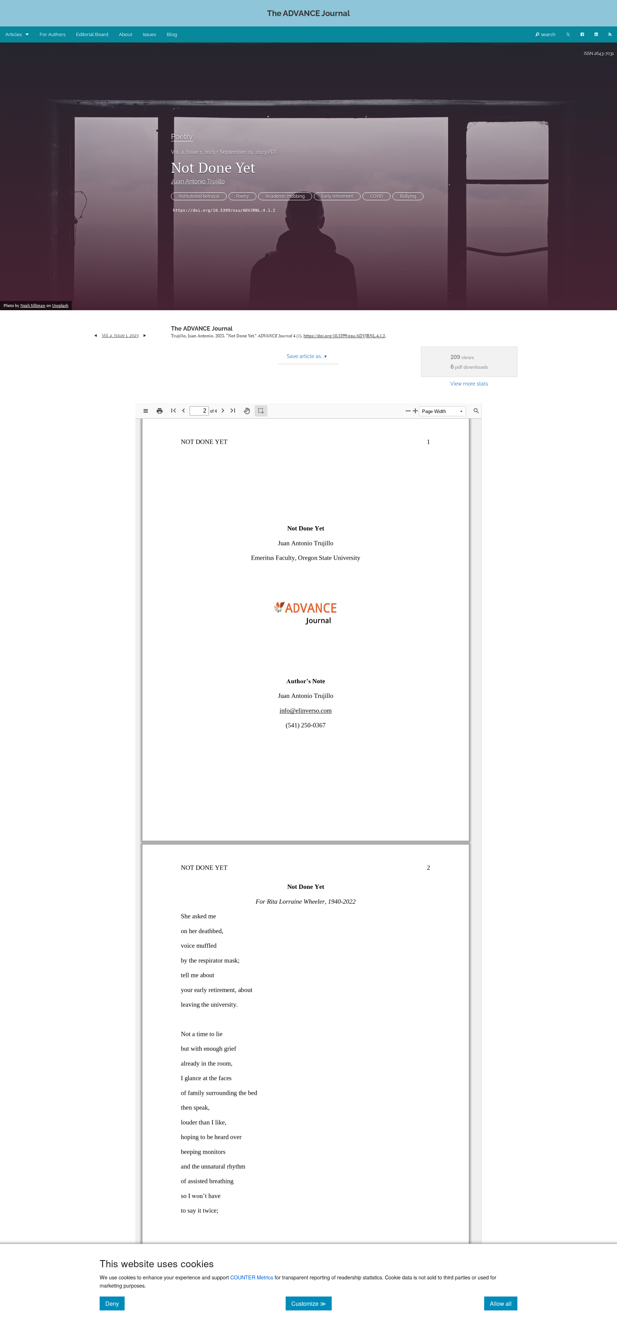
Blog (172, 34)
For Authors (52, 34)
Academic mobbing (285, 196)
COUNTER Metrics (251, 1277)
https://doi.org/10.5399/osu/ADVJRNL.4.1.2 (224, 210)
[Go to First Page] (173, 410)
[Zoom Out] (408, 410)
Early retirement (337, 196)
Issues (149, 34)
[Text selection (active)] (261, 411)
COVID (376, 196)
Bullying (408, 196)
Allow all (503, 1303)
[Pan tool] (246, 411)
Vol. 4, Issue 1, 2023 (193, 152)
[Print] (159, 411)
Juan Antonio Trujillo (198, 181)
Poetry (182, 136)
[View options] (146, 411)
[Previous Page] (183, 410)
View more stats (469, 384)
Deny (115, 1303)
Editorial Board (92, 34)
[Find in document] (476, 411)
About (125, 34)
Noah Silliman (32, 305)
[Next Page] (223, 410)
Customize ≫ (311, 1303)
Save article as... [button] (307, 356)
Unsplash (60, 305)
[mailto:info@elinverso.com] (305, 713)
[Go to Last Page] (233, 410)
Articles (13, 34)
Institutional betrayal (199, 196)
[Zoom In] (415, 410)
